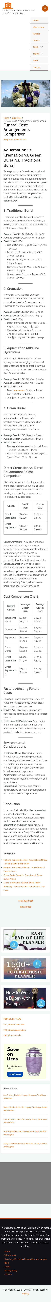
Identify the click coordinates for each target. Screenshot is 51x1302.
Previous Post (25, 901)
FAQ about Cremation (14, 1024)
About (36, 60)
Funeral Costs (20, 139)
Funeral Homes (36, 36)
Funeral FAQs (12, 1019)
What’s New (38, 27)
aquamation (19, 390)
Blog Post (8, 139)
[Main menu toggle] (45, 8)
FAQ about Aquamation (15, 1029)
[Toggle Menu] (41, 46)
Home (36, 20)
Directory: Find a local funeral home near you (25, 1259)
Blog (6, 1262)
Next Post (25, 907)
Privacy (25, 1293)
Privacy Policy (10, 1270)
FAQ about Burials (12, 1035)
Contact (36, 67)
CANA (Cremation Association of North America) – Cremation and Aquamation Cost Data (24, 886)
